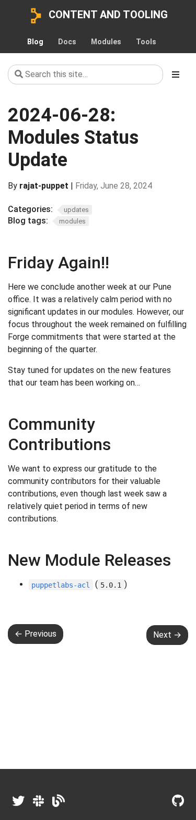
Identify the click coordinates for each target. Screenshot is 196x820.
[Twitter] (18, 801)
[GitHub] (178, 801)
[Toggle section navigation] (175, 74)
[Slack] (38, 801)
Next (167, 635)
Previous (35, 634)
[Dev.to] (58, 801)
